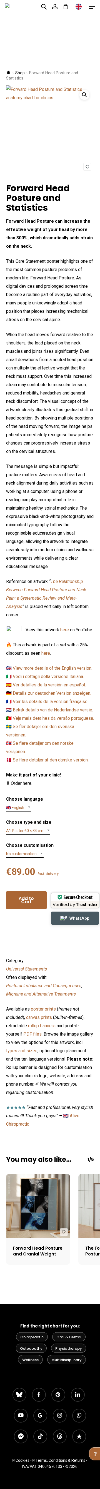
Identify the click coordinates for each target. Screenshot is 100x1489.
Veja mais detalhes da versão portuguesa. (53, 718)
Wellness (30, 1360)
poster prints (43, 1009)
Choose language (24, 799)
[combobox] (18, 807)
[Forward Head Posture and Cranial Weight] (38, 1206)
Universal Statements (26, 969)
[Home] (8, 72)
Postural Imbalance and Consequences (43, 985)
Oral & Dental (68, 1337)
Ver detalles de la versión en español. (49, 685)
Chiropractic (32, 1337)
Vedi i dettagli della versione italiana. (48, 676)
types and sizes (22, 1050)
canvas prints (39, 1017)
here (64, 629)
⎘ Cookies (20, 1460)
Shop (20, 72)
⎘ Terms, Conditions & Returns (58, 1460)
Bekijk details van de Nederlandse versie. (53, 710)
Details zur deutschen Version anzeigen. (52, 693)
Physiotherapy (68, 1348)
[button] (92, 6)
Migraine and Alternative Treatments (41, 994)
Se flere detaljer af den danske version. (51, 760)
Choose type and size (28, 822)
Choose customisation (30, 845)
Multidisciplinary (66, 1360)
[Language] (79, 7)
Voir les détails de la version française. (50, 701)
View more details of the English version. (52, 668)
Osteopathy (31, 1348)
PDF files (32, 1034)
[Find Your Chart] (44, 6)
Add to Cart (26, 900)
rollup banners (42, 1025)
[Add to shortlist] (87, 167)
